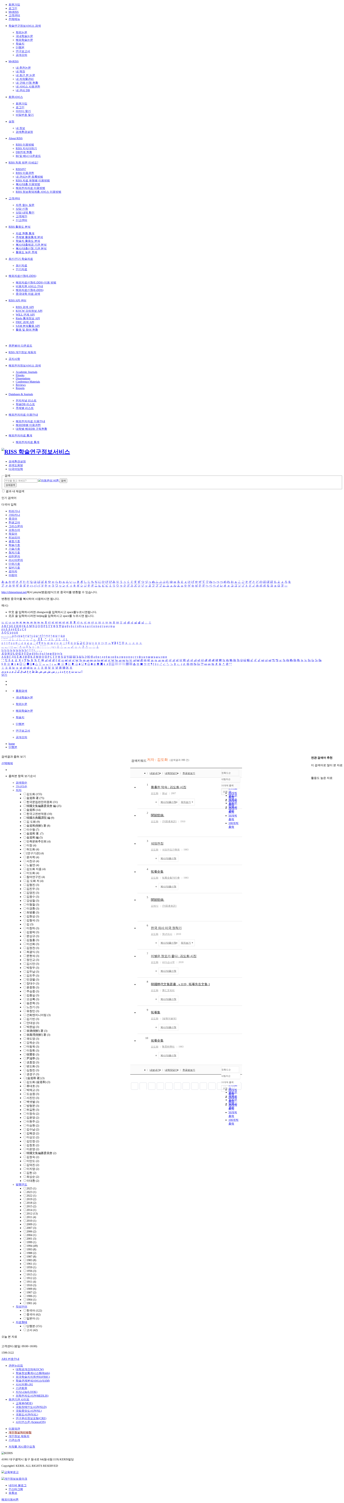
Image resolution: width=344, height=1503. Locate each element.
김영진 (33, 892)
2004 (31, 1235)
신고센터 (21, 220)
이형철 (33, 904)
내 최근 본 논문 (25, 75)
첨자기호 (14, 552)
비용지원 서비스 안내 (29, 286)
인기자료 (21, 269)
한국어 (34, 1310)
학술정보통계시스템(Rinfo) (33, 1373)
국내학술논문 (24, 36)
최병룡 (33, 912)
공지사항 (14, 358)
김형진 (33, 884)
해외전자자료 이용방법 (30, 188)
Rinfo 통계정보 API (28, 318)
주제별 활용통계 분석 (29, 237)
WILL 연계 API (25, 314)
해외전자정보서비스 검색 (25, 365)
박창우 (33, 967)
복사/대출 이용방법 (28, 184)
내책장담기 (171, 773)
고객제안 (21, 216)
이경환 (33, 908)
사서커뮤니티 (24, 1384)
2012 (32, 1213)
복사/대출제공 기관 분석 (31, 244)
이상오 (33, 1137)
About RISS (16, 138)
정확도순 (226, 773)
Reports (20, 388)
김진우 (33, 888)
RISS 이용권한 (25, 172)
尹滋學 (33, 1058)
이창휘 (33, 1050)
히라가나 (14, 511)
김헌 (31, 1172)
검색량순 (21, 782)
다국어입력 (16, 469)
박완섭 (33, 1026)
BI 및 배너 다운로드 (28, 155)
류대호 (33, 1086)
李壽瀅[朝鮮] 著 (38, 1034)
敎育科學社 (168, 1046)
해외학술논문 (24, 39)
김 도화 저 (35, 880)
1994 (32, 1245)
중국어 (13, 518)
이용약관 (14, 1428)
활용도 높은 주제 (26, 252)
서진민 (33, 1097)
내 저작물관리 (25, 79)
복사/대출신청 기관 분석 (31, 248)
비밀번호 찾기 (25, 114)
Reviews (21, 384)
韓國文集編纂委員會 (41, 1153)
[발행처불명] (169, 1018)
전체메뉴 (14, 19)
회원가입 (14, 4)
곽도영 (33, 1038)
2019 (31, 1199)
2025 (31, 1188)
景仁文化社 (168, 990)
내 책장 (20, 71)
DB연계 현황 (24, 152)
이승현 (33, 1125)
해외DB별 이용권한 (28, 425)
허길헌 (33, 1109)
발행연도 (21, 1184)
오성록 (33, 999)
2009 (31, 1224)
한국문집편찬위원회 (42, 802)
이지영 (33, 1168)
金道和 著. (35, 833)
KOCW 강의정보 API (29, 310)
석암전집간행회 (171, 849)
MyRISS (14, 11)
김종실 (33, 995)
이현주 (33, 1121)
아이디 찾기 (23, 111)
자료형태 (21, 1322)
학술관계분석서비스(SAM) (33, 1380)
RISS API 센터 (17, 300)
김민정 (33, 1141)
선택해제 (7, 763)
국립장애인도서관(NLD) (31, 1407)
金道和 (33, 809)
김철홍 (33, 940)
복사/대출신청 (168, 802)
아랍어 (13, 575)
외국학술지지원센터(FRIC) (33, 1376)
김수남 (33, 1129)
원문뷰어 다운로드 (20, 345)
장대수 (33, 983)
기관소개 (14, 1439)
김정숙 (33, 1157)
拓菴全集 (157, 871)
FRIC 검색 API (25, 322)
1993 (31, 1249)
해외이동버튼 (10, 1499)
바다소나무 (168, 962)
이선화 (33, 944)
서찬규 (33, 861)
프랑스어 (14, 529)
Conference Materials (28, 381)
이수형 (33, 829)
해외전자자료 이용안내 (23, 414)
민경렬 (33, 979)
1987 (31, 1256)
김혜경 (33, 1133)
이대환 (33, 1180)
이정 (31, 845)
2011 (31, 1217)
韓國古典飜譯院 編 (40, 817)
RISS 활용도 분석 (19, 226)
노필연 (33, 865)
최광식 (33, 951)
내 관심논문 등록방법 (29, 176)
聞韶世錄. (157, 815)
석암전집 (157, 843)
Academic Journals (26, 372)
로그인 (13, 8)
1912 (31, 1278)
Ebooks (20, 375)
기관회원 (21, 1388)
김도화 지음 (36, 869)
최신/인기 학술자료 (21, 258)
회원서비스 (16, 96)
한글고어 (14, 522)
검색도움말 (16, 465)
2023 (31, 1192)
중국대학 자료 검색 (28, 293)
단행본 (20, 47)
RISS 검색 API (25, 307)
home (12, 743)
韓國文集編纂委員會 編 (44, 805)
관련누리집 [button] (16, 1365)
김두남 (33, 971)
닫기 (4, 674)
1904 (31, 1299)
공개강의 (21, 54)
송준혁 (33, 1003)
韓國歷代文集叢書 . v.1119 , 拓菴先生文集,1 (180, 984)
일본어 (33, 1318)
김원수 (33, 896)
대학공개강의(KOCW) (30, 1369)
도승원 (33, 1093)
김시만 (33, 963)
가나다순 (21, 786)
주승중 (33, 991)
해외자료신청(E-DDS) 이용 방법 (36, 282)
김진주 (33, 975)
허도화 (33, 849)
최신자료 (21, 265)
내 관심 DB (23, 90)
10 (146, 1038)
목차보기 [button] (186, 802)
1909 (31, 1288)
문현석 (33, 955)
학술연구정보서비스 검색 (25, 25)
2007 (31, 1227)
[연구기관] (35, 853)
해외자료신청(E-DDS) (22, 275)
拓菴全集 (157, 1040)
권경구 (33, 1074)
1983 (31, 1260)
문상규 (33, 936)
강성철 (33, 900)
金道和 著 (35, 798)
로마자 (13, 571)
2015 (31, 1206)
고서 (32, 1330)
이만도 (33, 1160)
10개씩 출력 (227, 1082)
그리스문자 (16, 526)
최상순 (33, 1176)
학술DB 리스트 (25, 404)
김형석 (33, 920)
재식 (154, 906)
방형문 (33, 1105)
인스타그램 (16, 1489)
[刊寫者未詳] (169, 821)
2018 (31, 1202)
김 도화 (33, 821)
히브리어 (14, 537)
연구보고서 (23, 51)
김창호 (33, 1145)
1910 (31, 1285)
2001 (31, 1238)
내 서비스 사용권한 (28, 86)
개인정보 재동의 (19, 1436)
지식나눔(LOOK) (26, 1391)
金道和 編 (35, 837)
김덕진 (33, 1164)
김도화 (34, 794)
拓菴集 (155, 1012)
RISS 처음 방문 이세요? (23, 162)
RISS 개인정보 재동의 (22, 352)
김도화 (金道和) (38, 1082)
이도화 (33, 873)
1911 (31, 1281)
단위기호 (14, 563)
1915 (31, 1274)
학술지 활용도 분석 (28, 240)
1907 (31, 1292)
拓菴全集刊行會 (171, 877)
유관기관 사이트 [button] (19, 1399)
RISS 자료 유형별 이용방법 (33, 180)
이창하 (33, 928)
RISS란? (21, 169)
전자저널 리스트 (26, 400)
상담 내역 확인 (25, 212)
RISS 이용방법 (25, 144)
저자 (19, 790)
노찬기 (33, 1007)
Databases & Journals (21, 394)
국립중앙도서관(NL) (29, 1410)
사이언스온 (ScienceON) (31, 1422)
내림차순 (226, 779)
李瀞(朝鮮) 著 (37, 1030)
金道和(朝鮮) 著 (38, 825)
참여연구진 (36, 876)
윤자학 (33, 857)
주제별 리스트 (25, 408)
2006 (31, 1231)
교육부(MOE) (24, 1403)
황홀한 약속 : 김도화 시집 (168, 787)
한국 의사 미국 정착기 (166, 928)
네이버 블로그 (18, 1485)
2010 (31, 1220)
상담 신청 (22, 208)
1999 (31, 1242)
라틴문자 (14, 556)
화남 (164, 793)
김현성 (33, 916)
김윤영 (33, 1117)
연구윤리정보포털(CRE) (31, 1418)
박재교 (33, 1089)
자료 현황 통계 (25, 233)
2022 (31, 1195)
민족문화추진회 (39, 841)
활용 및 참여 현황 (27, 329)
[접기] (312, 771)
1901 (31, 1303)
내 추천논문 (23, 67)
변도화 (33, 1066)
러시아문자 (16, 560)
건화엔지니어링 (39, 1015)
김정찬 (33, 947)
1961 (31, 1263)
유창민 (33, 1011)
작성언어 (21, 1306)
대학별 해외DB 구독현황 (31, 428)
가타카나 (14, 514)
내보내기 (155, 773)
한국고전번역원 (39, 813)
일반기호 (14, 567)
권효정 (33, 1062)
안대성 (33, 1022)
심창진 (33, 1070)
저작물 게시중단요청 (22, 1446)
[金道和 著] (35, 1078)
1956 (31, 1270)
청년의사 (167, 934)
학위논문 (21, 32)
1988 (31, 1252)
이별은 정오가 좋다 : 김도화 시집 (174, 956)
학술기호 (14, 545)
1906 (31, 1296)
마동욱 (33, 1046)
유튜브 (13, 1492)
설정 (11, 121)
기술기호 (14, 548)
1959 (31, 1267)
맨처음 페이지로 (134, 1086)
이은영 (33, 1149)
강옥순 (33, 1042)
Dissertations (23, 378)
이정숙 (33, 1113)
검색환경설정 (24, 131)
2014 (31, 1209)
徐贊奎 (33, 1054)
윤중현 (33, 987)
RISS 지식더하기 (26, 148)
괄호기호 (14, 541)
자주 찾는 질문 (25, 205)
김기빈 (33, 1018)
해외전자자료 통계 (20, 435)
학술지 (20, 43)
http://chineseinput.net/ (14, 592)
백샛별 (33, 1101)
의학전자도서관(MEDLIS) (32, 1395)
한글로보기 (189, 773)
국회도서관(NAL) (27, 1414)
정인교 (33, 959)
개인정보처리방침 (20, 1432)
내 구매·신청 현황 (27, 82)
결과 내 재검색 (15, 491)
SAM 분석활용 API (28, 325)
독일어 (13, 533)
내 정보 (20, 128)
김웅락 (33, 932)
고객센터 (14, 15)
